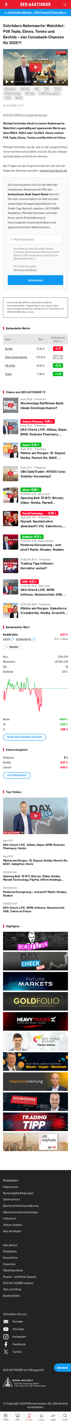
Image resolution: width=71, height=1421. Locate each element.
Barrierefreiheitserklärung (20, 1205)
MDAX (36, 89)
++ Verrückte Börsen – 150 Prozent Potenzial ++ (35, 12)
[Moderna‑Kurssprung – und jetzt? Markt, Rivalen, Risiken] (35, 543)
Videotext (9, 1218)
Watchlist (25, 89)
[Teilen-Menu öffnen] (53, 1416)
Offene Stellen (12, 1224)
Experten (9, 1264)
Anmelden (35, 280)
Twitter (17, 1351)
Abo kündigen (12, 1231)
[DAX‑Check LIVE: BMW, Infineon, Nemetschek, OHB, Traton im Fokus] (35, 588)
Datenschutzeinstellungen (20, 1212)
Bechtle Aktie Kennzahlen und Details (24, 736)
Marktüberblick (13, 1270)
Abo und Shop (12, 1289)
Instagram (19, 1336)
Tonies (8, 97)
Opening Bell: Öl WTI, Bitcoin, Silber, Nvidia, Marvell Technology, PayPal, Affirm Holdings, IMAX (32, 877)
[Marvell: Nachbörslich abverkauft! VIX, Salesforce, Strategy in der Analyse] (35, 519)
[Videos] (6, 1416)
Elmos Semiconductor (16, 357)
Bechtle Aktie (10, 634)
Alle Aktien (10, 1245)
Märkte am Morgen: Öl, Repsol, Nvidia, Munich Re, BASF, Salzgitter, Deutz (35, 862)
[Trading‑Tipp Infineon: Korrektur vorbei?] (35, 565)
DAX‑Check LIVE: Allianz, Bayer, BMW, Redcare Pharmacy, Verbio (34, 846)
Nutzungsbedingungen (18, 1193)
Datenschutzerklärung (25, 269)
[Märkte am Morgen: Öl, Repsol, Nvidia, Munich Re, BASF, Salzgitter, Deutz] (35, 451)
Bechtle (19, 97)
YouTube (18, 1329)
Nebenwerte (10, 89)
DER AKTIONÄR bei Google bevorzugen (25, 115)
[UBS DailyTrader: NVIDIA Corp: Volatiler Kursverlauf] (35, 473)
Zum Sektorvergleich (17, 775)
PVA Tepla (30, 93)
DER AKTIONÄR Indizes (18, 1283)
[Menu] (66, 4)
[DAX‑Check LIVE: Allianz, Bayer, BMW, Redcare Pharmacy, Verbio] (35, 427)
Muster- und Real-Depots (19, 1276)
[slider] (17, 82)
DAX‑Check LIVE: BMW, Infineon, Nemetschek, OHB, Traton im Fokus (34, 909)
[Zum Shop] (17, 1416)
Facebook (18, 1344)
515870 (7, 639)
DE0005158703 (24, 639)
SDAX (46, 89)
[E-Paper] (29, 1416)
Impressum (10, 1186)
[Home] (41, 1416)
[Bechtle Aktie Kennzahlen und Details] (35, 694)
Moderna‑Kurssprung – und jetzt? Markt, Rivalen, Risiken (35, 893)
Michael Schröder (13, 93)
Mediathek (10, 1251)
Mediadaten (11, 1180)
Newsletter (10, 1257)
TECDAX (57, 89)
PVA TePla (10, 365)
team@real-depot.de (53, 170)
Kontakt (17, 1321)
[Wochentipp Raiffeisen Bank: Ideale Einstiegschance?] (35, 405)
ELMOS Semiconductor (49, 93)
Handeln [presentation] (62, 1367)
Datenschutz (11, 1199)
